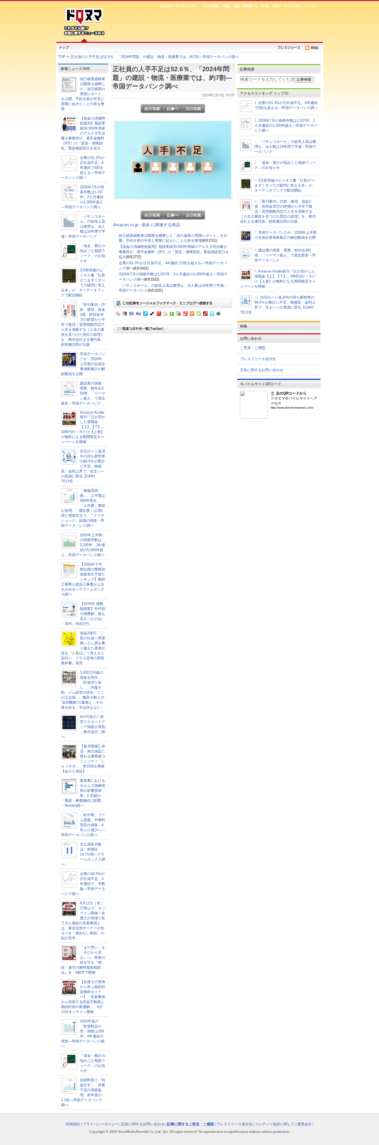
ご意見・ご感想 (252, 348)
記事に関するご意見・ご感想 (190, 1124)
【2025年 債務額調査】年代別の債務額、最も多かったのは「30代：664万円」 (83, 614)
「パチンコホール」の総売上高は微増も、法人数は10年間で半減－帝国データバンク (83, 226)
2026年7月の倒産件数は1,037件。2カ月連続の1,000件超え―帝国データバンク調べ (82, 197)
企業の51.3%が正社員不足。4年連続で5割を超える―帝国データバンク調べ (83, 168)
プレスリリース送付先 (258, 359)
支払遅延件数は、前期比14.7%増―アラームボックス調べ (83, 854)
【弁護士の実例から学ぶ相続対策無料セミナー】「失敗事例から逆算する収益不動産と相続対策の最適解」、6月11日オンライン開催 (83, 997)
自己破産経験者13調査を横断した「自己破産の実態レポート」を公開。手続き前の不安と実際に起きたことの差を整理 (83, 94)
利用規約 (73, 1124)
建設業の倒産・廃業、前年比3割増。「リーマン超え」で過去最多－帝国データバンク (83, 393)
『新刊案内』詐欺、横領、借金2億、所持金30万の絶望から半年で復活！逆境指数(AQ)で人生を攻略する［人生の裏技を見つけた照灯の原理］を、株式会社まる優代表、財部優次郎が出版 (83, 324)
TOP (61, 57)
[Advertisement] (214, 23)
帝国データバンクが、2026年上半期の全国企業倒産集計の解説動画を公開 (83, 364)
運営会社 (304, 1124)
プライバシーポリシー (101, 1124)
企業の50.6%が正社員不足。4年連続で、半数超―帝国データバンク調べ (83, 884)
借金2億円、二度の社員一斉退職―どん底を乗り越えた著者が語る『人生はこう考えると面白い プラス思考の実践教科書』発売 (83, 648)
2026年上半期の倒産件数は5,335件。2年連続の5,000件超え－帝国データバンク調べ (83, 545)
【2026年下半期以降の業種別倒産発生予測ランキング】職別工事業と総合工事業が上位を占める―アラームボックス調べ (83, 579)
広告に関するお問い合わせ (261, 370)
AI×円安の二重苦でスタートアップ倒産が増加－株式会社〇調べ (83, 727)
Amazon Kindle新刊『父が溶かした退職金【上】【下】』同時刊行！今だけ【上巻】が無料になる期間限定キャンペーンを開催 (83, 427)
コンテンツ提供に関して (275, 1124)
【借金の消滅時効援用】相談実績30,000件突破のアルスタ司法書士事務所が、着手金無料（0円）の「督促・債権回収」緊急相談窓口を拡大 (83, 133)
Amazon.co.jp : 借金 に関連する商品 (146, 225)
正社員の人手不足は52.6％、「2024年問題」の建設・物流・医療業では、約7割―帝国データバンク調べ (154, 57)
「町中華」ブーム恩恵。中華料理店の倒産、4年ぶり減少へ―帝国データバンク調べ (83, 825)
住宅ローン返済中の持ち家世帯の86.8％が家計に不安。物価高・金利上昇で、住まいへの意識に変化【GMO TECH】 (83, 466)
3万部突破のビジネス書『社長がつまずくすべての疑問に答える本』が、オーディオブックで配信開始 (285, 185)
